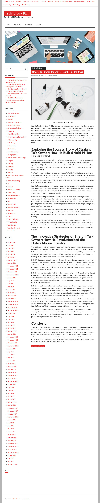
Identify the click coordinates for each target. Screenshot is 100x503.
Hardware (43, 1)
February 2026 (12, 260)
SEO (9, 201)
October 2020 (12, 449)
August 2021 (12, 420)
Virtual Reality (12, 222)
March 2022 (11, 399)
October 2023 (12, 343)
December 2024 (13, 301)
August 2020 (12, 455)
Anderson (26, 499)
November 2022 (13, 375)
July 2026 (11, 245)
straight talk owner (38, 346)
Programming (7, 5)
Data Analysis (12, 143)
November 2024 (13, 304)
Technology (16, 5)
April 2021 (11, 432)
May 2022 (11, 393)
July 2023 (11, 352)
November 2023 (13, 340)
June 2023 (11, 355)
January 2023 (12, 370)
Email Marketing (13, 152)
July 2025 (11, 281)
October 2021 (12, 414)
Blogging (18, 1)
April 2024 (11, 325)
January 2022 (12, 405)
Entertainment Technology (16, 158)
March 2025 (11, 293)
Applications (12, 116)
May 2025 (11, 287)
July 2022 (11, 387)
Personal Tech (91, 1)
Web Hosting (25, 5)
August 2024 (12, 313)
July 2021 (11, 423)
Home (8, 25)
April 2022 (11, 396)
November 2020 (13, 446)
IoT (9, 183)
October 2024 (12, 307)
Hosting (50, 1)
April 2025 (11, 290)
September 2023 (13, 346)
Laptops (10, 187)
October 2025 (12, 272)
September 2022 (13, 381)
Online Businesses (14, 195)
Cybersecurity (12, 140)
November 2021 (13, 411)
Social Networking (14, 207)
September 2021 (13, 417)
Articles (10, 119)
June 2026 (11, 248)
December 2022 (13, 372)
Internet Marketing (79, 1)
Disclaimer (28, 25)
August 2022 (12, 384)
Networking (12, 192)
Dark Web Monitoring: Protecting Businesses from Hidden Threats (15, 100)
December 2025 (13, 266)
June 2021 (11, 426)
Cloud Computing (13, 134)
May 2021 (11, 429)
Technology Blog (17, 13)
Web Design (12, 225)
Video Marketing (13, 219)
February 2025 (12, 296)
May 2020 (11, 461)
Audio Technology (14, 125)
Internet (10, 172)
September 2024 (13, 310)
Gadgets (10, 161)
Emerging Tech (12, 155)
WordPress (16, 499)
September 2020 (13, 452)
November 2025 (13, 269)
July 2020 (11, 458)
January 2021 (12, 441)
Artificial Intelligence (15, 122)
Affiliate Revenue (9, 1)
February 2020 (12, 464)
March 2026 (11, 257)
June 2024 (11, 319)
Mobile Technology (38, 68)
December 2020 (13, 444)
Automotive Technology (16, 128)
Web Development (14, 228)
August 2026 (12, 242)
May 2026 (11, 251)
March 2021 (11, 435)
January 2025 (12, 298)
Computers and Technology (30, 1)
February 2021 (12, 438)
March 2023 (11, 364)
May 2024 (11, 322)
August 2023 (12, 349)
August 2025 (12, 278)
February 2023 (12, 367)
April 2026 (11, 254)
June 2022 (11, 390)
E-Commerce (12, 146)
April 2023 (11, 361)
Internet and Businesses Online (63, 1)
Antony (54, 75)
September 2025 (13, 275)
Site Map (38, 25)
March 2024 (11, 328)
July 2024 (11, 316)
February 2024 (12, 331)
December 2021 (13, 408)
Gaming (10, 164)
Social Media (12, 204)
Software (11, 210)
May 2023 (11, 358)
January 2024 (12, 334)
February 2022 (12, 402)
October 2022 (12, 378)
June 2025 (11, 284)
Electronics (11, 149)
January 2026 (12, 263)
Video (9, 216)
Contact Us (17, 25)
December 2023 (13, 337)
